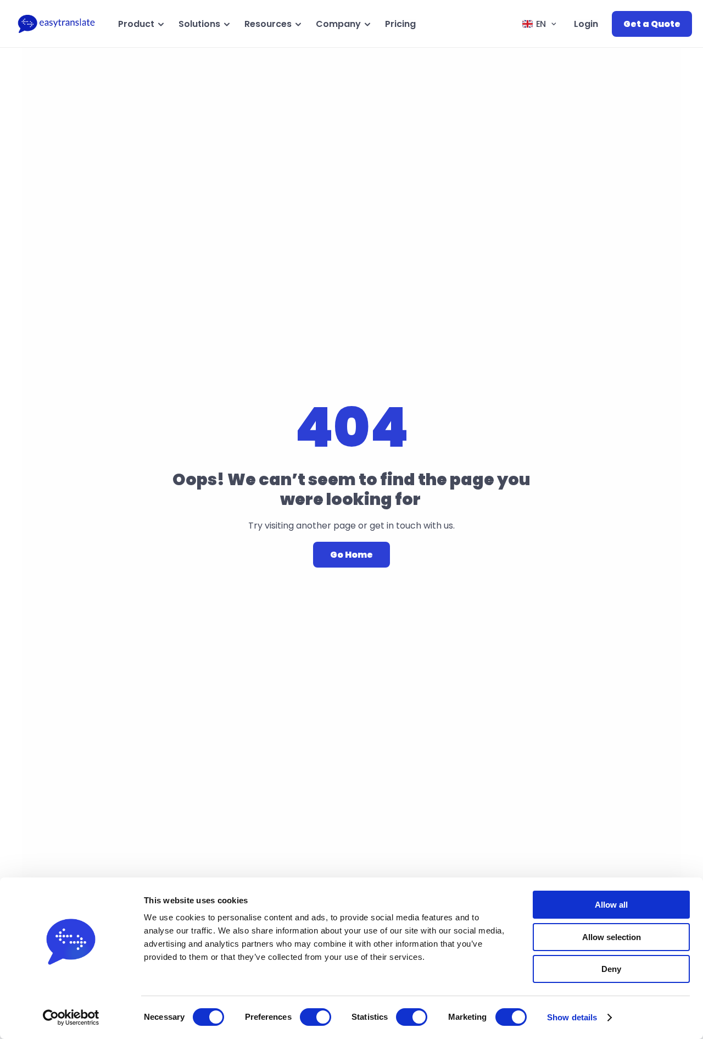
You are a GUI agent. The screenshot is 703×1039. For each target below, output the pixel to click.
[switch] (315, 1017)
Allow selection (611, 937)
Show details (572, 1017)
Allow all (611, 904)
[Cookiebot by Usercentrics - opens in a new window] (71, 1017)
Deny (611, 969)
